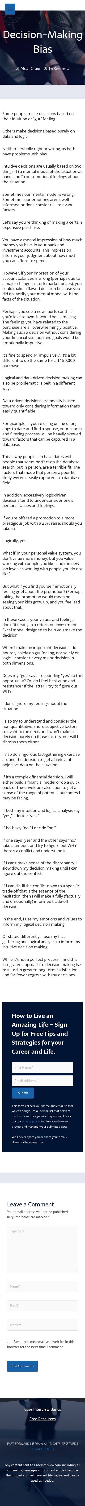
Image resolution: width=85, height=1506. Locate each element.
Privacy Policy (42, 1449)
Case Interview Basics (42, 1409)
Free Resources (43, 1419)
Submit (23, 1093)
